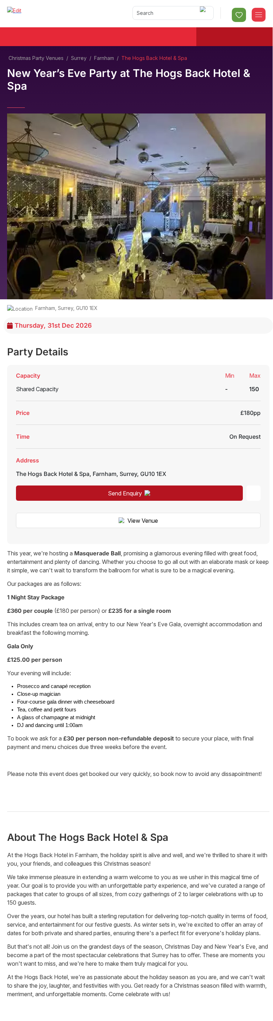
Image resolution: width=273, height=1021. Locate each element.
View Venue (142, 520)
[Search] (204, 13)
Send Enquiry (125, 493)
